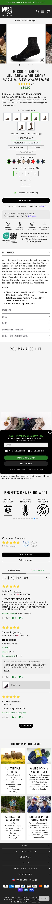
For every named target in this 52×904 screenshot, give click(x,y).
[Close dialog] (50, 432)
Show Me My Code (26, 457)
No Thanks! (26, 463)
